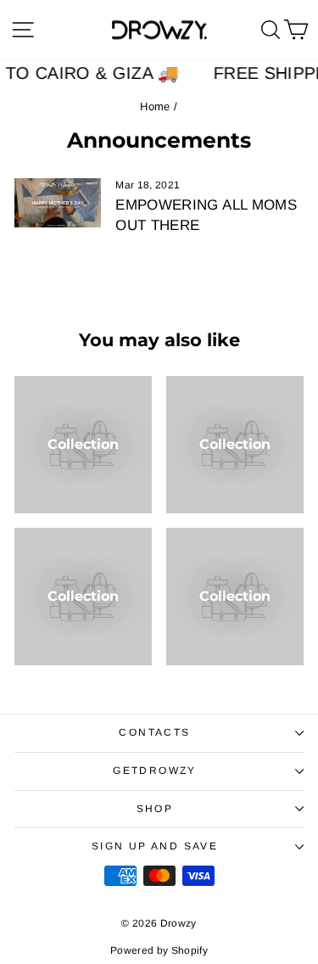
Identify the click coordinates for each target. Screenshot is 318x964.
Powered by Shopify (159, 950)
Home (155, 106)
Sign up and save (155, 846)
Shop (155, 809)
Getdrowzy (155, 770)
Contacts (154, 732)
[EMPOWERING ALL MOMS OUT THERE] (57, 202)
